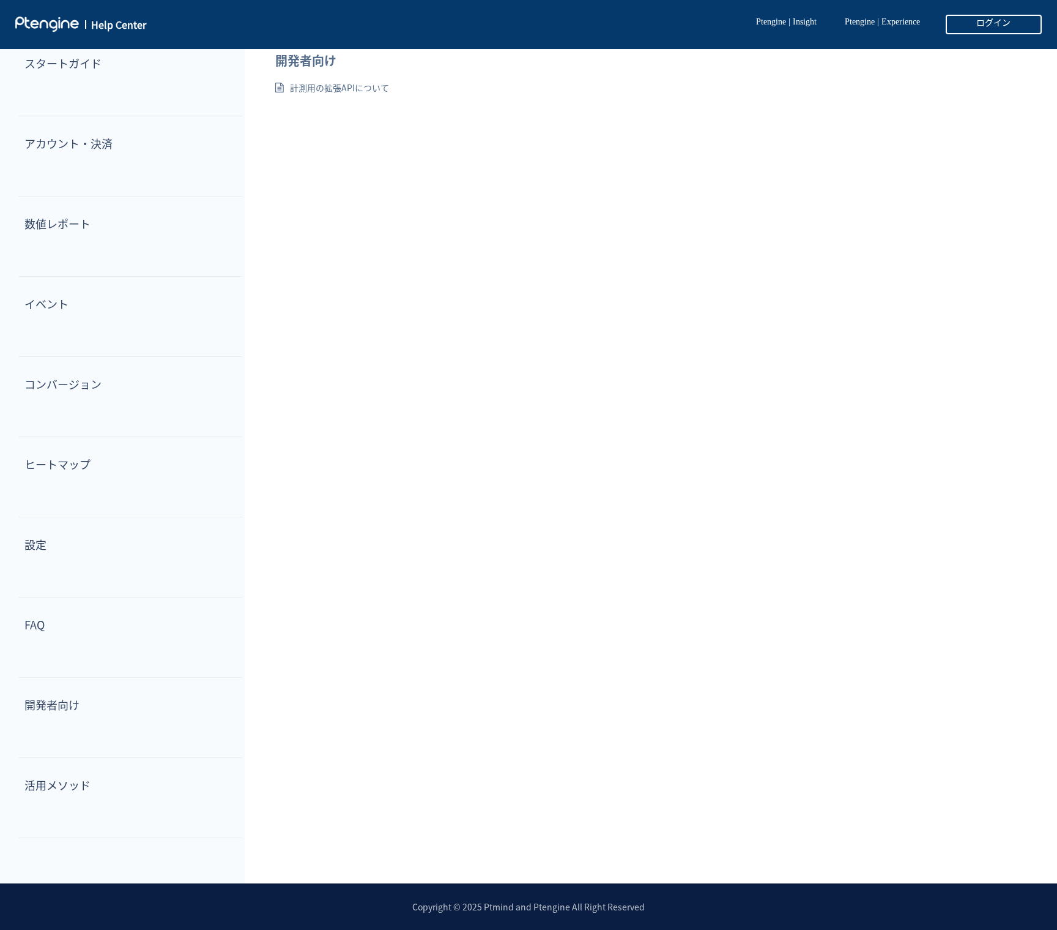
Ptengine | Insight (786, 21)
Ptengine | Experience (882, 21)
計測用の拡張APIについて (339, 87)
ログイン (993, 23)
